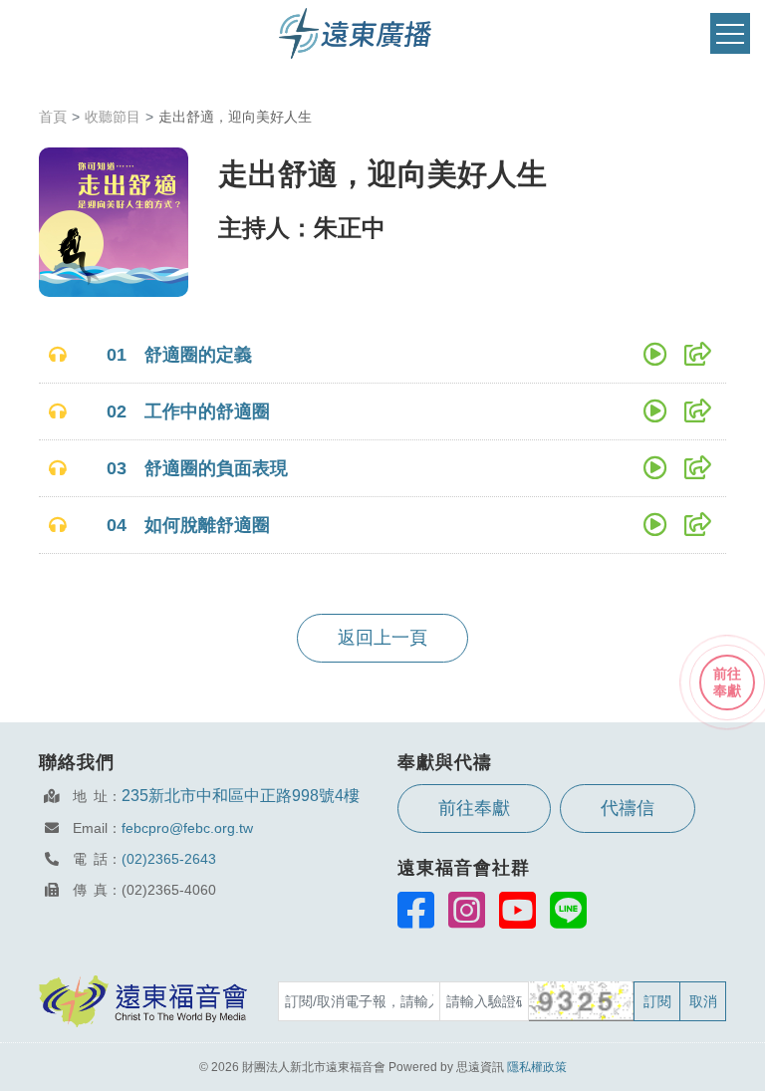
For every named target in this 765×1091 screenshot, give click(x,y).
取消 (703, 1001)
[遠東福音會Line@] (568, 910)
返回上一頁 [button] (382, 638)
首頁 (53, 117)
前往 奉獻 (727, 682)
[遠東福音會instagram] (466, 910)
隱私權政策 (537, 1067)
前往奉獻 (474, 808)
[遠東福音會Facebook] (415, 910)
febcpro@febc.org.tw (187, 828)
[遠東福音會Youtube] (517, 910)
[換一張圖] (582, 1001)
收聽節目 (112, 117)
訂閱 (657, 1001)
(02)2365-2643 (169, 859)
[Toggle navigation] (730, 33)
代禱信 (627, 808)
